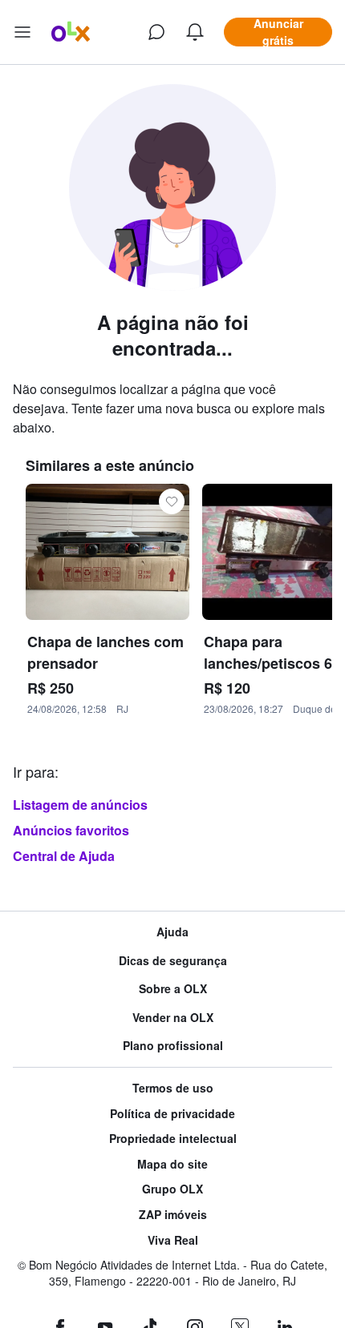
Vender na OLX (172, 1017)
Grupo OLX (172, 1189)
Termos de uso (172, 1088)
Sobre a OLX (173, 988)
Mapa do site (172, 1164)
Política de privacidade (172, 1113)
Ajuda (172, 932)
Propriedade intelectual (173, 1138)
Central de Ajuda (64, 856)
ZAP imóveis (173, 1214)
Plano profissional (173, 1045)
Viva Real (173, 1240)
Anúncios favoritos (71, 830)
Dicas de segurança (173, 960)
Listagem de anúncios (80, 804)
